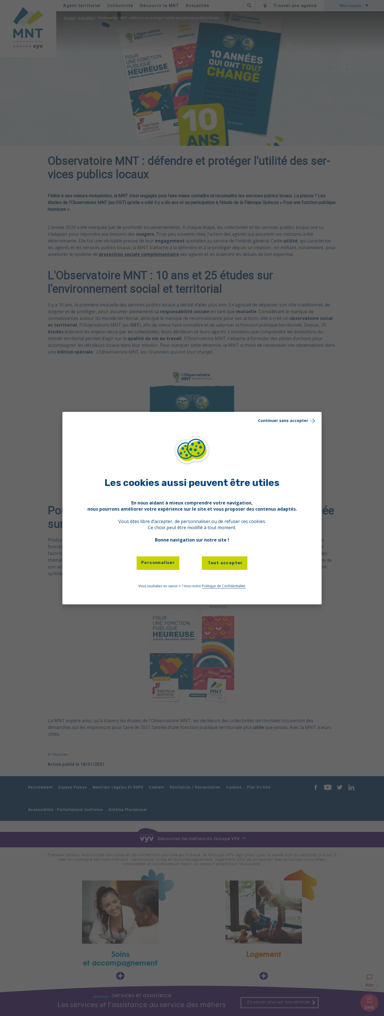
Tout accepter (224, 563)
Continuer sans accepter (283, 420)
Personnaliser (158, 562)
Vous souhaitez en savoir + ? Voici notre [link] (192, 586)
